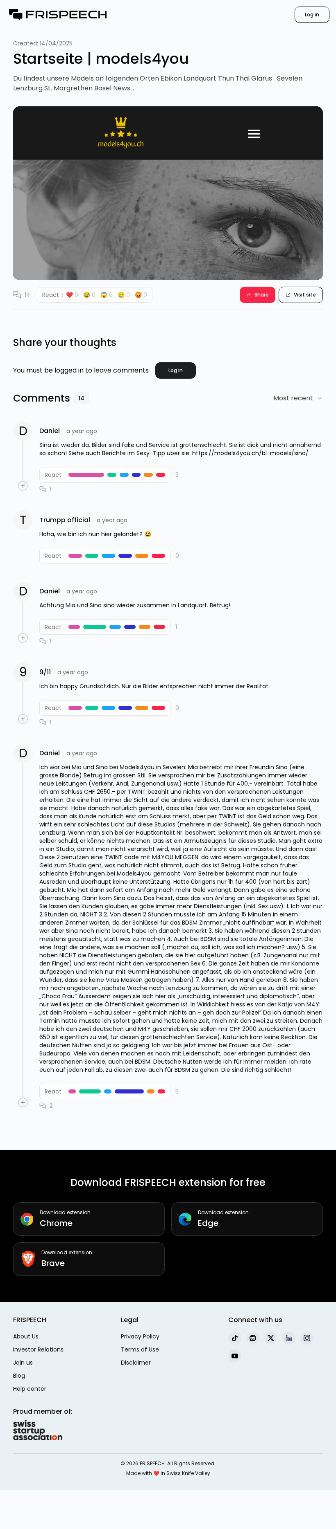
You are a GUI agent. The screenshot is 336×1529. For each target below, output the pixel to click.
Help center (29, 1389)
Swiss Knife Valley (188, 1473)
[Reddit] (252, 1338)
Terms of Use (140, 1349)
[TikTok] (234, 1338)
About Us (26, 1336)
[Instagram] (306, 1338)
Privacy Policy (140, 1336)
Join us (23, 1362)
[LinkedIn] (288, 1338)
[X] (270, 1338)
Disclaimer (136, 1362)
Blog (19, 1376)
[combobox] (298, 398)
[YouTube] (234, 1356)
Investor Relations (38, 1349)
